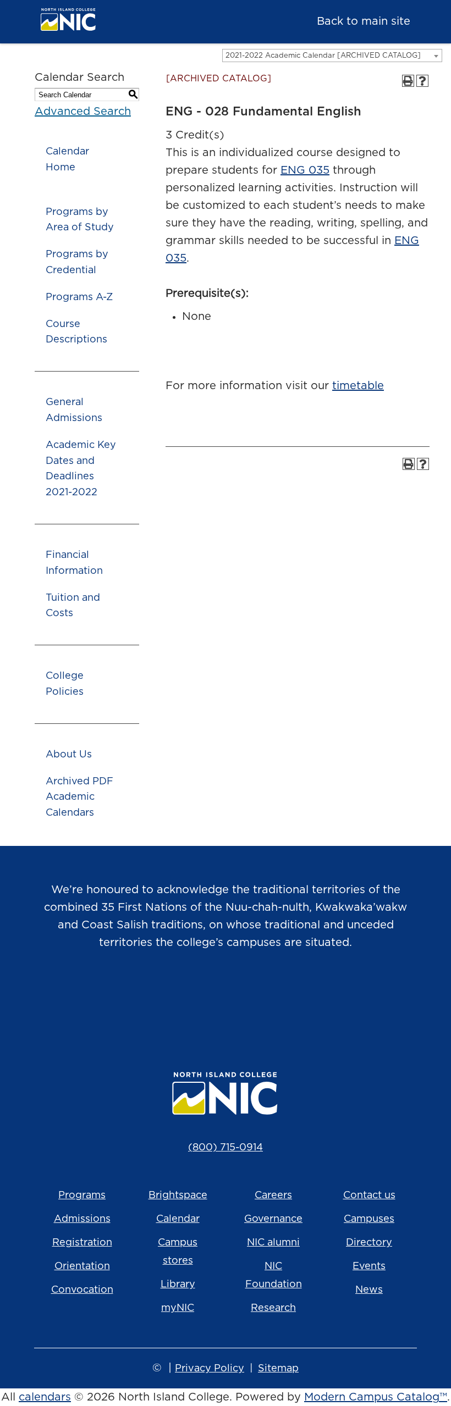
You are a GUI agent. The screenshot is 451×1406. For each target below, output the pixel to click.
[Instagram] (179, 999)
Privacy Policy (209, 1369)
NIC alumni (273, 1243)
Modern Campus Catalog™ (375, 1397)
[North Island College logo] (122, 22)
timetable (358, 385)
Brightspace (177, 1195)
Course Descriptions (76, 332)
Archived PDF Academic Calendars (79, 797)
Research (273, 1308)
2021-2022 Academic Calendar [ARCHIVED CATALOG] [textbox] (323, 55)
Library (178, 1284)
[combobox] (332, 55)
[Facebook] (210, 999)
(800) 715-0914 (225, 1148)
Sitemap (278, 1369)
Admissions (82, 1219)
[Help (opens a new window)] (422, 81)
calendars (45, 1397)
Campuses (369, 1219)
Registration (82, 1243)
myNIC (177, 1308)
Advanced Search (83, 111)
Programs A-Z (79, 297)
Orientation (82, 1266)
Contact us (369, 1195)
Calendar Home (67, 160)
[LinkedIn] (271, 999)
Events (369, 1266)
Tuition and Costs (73, 606)
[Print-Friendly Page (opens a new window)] (408, 81)
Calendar (178, 1219)
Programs (82, 1195)
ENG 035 (304, 170)
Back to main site (363, 21)
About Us (69, 755)
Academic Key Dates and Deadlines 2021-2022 (81, 468)
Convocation (82, 1290)
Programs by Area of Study (80, 220)
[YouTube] (241, 999)
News (369, 1290)
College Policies (65, 684)
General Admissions (74, 410)
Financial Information (74, 563)
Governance (273, 1219)
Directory (369, 1243)
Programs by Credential (77, 262)
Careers (273, 1195)
